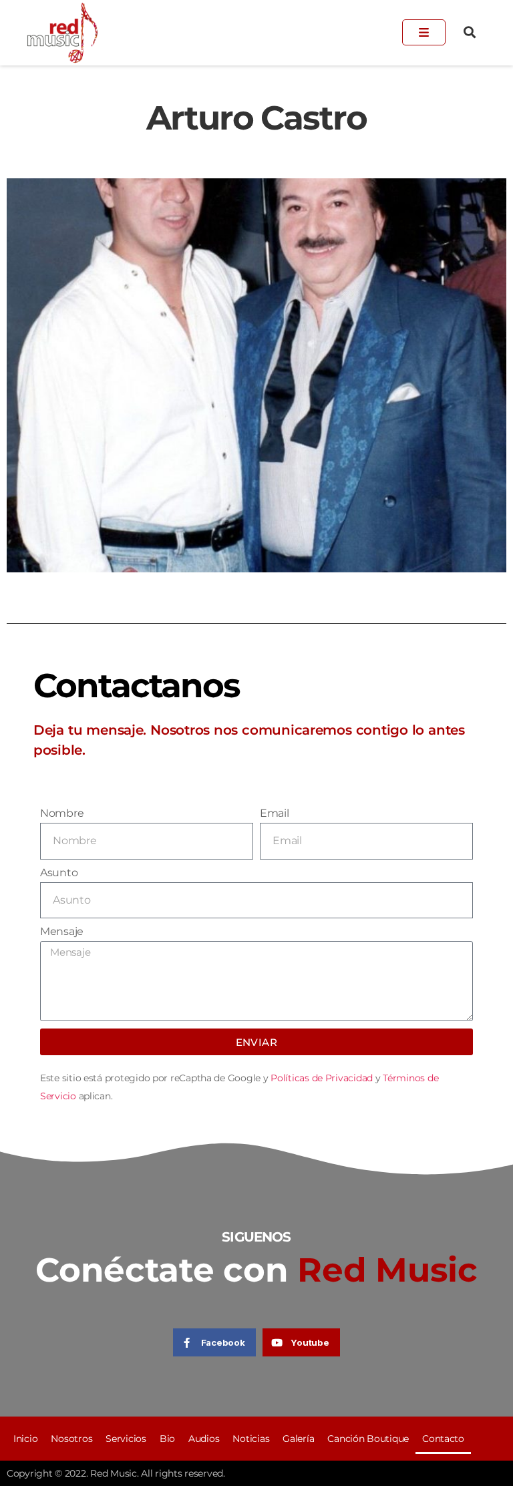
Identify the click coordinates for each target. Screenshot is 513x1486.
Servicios (126, 1439)
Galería (298, 1439)
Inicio (25, 1439)
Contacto (443, 1439)
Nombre (61, 813)
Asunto (58, 872)
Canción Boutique (368, 1439)
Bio (167, 1439)
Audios (203, 1439)
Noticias (250, 1439)
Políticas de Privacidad (322, 1078)
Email (274, 813)
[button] (470, 32)
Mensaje (61, 931)
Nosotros (71, 1439)
